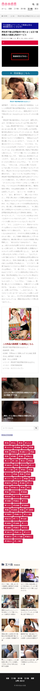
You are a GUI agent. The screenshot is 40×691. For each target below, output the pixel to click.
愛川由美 (9, 496)
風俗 (8, 492)
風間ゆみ (17, 501)
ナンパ (32, 465)
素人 (8, 487)
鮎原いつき (18, 532)
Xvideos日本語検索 (7, 435)
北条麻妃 (17, 523)
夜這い (24, 469)
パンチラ (9, 505)
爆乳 (8, 452)
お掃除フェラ (24, 452)
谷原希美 (15, 509)
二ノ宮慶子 (18, 541)
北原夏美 (9, 527)
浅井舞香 (17, 505)
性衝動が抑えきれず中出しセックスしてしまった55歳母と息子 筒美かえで (29, 612)
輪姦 (27, 478)
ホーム (4, 9)
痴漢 (22, 509)
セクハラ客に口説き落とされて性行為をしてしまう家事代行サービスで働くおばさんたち (29, 587)
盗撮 (31, 469)
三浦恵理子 (26, 496)
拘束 (16, 483)
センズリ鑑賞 (19, 536)
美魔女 (26, 38)
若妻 (10, 9)
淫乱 (22, 38)
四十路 (23, 9)
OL (19, 38)
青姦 (24, 487)
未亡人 (24, 460)
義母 (33, 452)
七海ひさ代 (9, 532)
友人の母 (25, 465)
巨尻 (21, 443)
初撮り (22, 456)
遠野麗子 (31, 38)
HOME (5, 16)
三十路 (16, 9)
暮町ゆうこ (29, 536)
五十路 (30, 9)
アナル (25, 501)
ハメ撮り (16, 460)
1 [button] (3, 42)
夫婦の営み (9, 465)
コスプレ (28, 532)
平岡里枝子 (9, 514)
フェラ (30, 483)
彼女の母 (9, 518)
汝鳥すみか (9, 536)
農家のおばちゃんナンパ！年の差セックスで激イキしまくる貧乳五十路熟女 (10, 612)
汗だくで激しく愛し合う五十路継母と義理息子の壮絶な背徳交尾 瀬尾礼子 (10, 586)
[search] (36, 428)
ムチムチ (29, 443)
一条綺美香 (30, 509)
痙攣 (32, 447)
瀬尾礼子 (17, 527)
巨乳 (8, 443)
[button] (20, 551)
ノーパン (17, 496)
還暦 (36, 9)
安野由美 (25, 492)
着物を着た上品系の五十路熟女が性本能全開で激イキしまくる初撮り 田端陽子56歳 (10, 637)
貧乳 (8, 456)
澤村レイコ (15, 492)
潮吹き (31, 460)
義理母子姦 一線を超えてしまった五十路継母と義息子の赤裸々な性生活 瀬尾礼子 (29, 636)
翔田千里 (9, 483)
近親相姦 (18, 447)
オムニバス (18, 478)
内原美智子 (26, 505)
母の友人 (26, 527)
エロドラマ (9, 447)
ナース (16, 518)
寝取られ (15, 452)
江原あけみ (9, 541)
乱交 (33, 478)
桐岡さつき (18, 514)
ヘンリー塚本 (10, 469)
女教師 (23, 483)
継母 (22, 474)
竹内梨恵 (9, 501)
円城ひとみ (15, 487)
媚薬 (8, 509)
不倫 (26, 447)
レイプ (8, 460)
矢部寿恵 (9, 523)
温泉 (16, 474)
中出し (14, 443)
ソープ (25, 523)
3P (17, 469)
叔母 (29, 474)
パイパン (9, 474)
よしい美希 (28, 514)
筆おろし (30, 456)
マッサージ (9, 478)
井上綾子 (25, 518)
